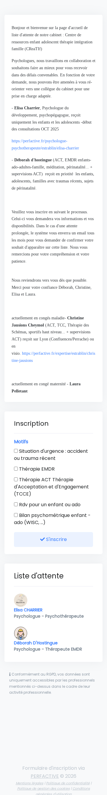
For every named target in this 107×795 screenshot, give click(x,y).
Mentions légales (29, 783)
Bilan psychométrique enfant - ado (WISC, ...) (52, 519)
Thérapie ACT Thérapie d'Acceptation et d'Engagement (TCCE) (51, 486)
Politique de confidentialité (68, 783)
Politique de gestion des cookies (43, 788)
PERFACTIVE (45, 776)
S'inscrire (56, 539)
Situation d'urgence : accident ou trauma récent (51, 455)
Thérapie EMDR (36, 469)
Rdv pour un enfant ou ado (49, 504)
